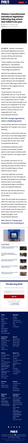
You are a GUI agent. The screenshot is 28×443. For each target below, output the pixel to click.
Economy (15, 385)
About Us (16, 353)
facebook (11, 427)
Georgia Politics (4, 385)
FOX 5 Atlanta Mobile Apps (4, 331)
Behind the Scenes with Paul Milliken (5, 366)
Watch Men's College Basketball (17, 411)
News (17, 24)
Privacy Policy (15, 303)
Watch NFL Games (17, 398)
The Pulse (3, 356)
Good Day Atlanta (4, 337)
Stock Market (16, 388)
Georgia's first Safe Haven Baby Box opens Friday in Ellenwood (9, 260)
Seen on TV (15, 356)
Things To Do (4, 349)
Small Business (16, 390)
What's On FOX (4, 376)
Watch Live (21, 2)
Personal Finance (17, 383)
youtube (8, 427)
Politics (2, 325)
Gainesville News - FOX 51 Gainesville (5, 404)
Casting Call (4, 342)
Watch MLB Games (17, 402)
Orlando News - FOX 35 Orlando (5, 401)
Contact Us (15, 362)
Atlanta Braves (16, 339)
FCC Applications (17, 372)
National (3, 321)
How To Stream (16, 355)
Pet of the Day (4, 346)
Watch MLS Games (17, 419)
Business (15, 387)
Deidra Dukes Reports (4, 369)
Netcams (15, 318)
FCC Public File (16, 370)
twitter (14, 427)
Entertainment (4, 328)
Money (15, 381)
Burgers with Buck (5, 340)
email (19, 427)
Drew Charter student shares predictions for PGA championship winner (9, 254)
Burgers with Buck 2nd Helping (5, 372)
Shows (3, 353)
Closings (15, 317)
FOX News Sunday (5, 333)
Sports (15, 337)
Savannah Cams (16, 320)
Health (2, 326)
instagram (17, 427)
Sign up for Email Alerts (17, 364)
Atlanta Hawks (16, 342)
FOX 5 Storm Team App (17, 322)
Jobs (14, 366)
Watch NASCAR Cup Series (17, 405)
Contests (15, 358)
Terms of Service (15, 304)
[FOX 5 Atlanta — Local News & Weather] (5, 2)
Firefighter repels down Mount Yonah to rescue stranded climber (9, 247)
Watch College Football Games (16, 400)
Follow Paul (4, 344)
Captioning (15, 373)
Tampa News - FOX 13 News (5, 398)
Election (3, 381)
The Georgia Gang (5, 362)
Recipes (3, 347)
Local (2, 317)
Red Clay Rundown (5, 358)
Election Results (4, 387)
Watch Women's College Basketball (17, 414)
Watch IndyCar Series (16, 408)
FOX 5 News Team (17, 360)
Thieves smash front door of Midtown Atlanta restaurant (9, 266)
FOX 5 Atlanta (12, 24)
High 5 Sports (16, 346)
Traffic (14, 325)
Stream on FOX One (16, 395)
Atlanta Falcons (16, 340)
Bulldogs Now (4, 363)
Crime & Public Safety (4, 319)
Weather (15, 315)
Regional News (4, 395)
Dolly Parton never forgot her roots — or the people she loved (9, 273)
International (4, 323)
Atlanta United (16, 344)
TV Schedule (4, 378)
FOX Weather (16, 326)
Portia (2, 360)
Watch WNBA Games (16, 417)
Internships (15, 368)
